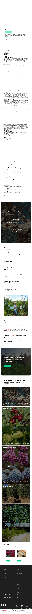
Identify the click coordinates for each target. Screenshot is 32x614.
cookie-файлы (5, 610)
